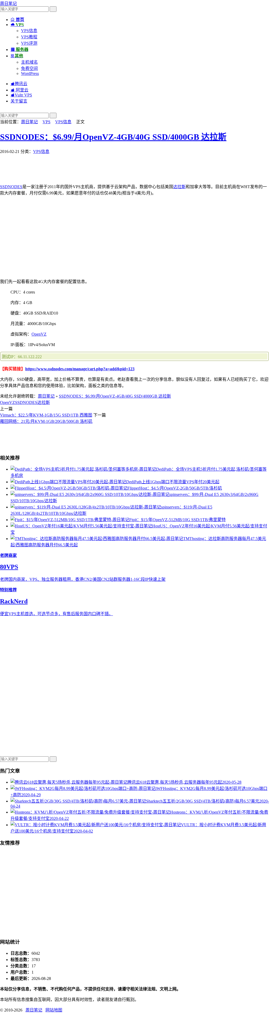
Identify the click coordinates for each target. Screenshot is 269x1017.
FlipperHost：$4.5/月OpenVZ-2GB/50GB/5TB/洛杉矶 (174, 488)
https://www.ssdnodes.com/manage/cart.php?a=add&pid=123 (79, 369)
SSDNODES (11, 186)
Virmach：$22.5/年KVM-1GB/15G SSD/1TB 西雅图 (46, 415)
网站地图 (53, 1010)
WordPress (30, 73)
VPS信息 (29, 30)
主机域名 (29, 62)
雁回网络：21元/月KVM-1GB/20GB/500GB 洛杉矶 (46, 421)
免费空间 (29, 68)
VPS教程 (29, 37)
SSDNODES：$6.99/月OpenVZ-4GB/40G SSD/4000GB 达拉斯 (113, 137)
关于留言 (19, 101)
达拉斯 (179, 186)
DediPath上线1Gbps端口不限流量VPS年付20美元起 (172, 482)
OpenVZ (39, 334)
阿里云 (19, 90)
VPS (46, 122)
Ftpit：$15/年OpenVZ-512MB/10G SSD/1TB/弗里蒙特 (177, 519)
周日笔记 (8, 3)
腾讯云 (19, 83)
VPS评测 (29, 43)
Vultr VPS (21, 95)
